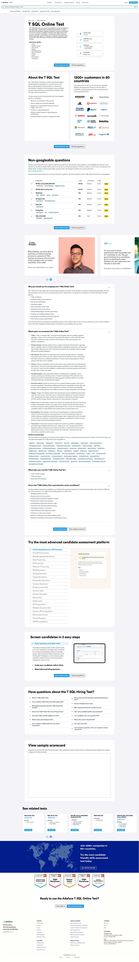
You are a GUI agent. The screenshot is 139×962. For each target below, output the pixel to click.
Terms (61, 957)
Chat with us (60, 906)
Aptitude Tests (26, 11)
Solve (106, 183)
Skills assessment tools (75, 923)
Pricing (38, 927)
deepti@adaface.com (8, 931)
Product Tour (40, 923)
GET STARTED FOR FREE (88, 868)
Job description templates (76, 932)
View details (28, 830)
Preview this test (60, 529)
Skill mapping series (75, 930)
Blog (105, 927)
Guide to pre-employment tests (77, 942)
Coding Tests (35, 11)
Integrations (39, 932)
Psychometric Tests (45, 11)
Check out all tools (74, 945)
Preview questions (77, 65)
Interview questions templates (77, 934)
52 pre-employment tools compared (78, 925)
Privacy (68, 957)
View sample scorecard (77, 529)
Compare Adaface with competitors (78, 927)
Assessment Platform (15, 11)
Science (39, 925)
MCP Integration (41, 934)
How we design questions (35, 171)
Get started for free (61, 65)
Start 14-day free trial (75, 906)
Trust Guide (76, 957)
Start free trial (133, 2)
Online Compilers (74, 936)
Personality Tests (55, 11)
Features (39, 930)
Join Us (106, 925)
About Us (106, 923)
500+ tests (31, 20)
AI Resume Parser (41, 936)
